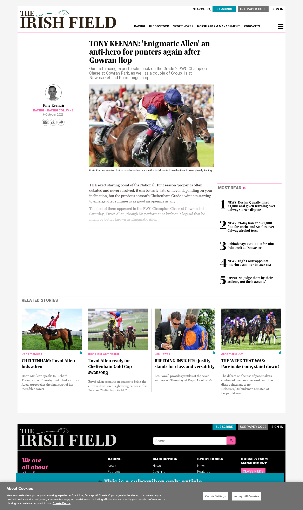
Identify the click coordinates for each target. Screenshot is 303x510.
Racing (38, 110)
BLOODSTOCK (159, 26)
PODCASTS (252, 26)
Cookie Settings (215, 496)
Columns (159, 472)
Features (114, 472)
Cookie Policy (61, 503)
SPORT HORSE (183, 26)
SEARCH (199, 9)
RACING (140, 26)
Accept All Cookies (246, 496)
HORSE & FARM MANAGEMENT (219, 26)
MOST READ (229, 187)
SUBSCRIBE (224, 9)
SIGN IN (277, 9)
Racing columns (60, 110)
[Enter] (231, 440)
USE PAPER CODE (253, 9)
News (112, 466)
